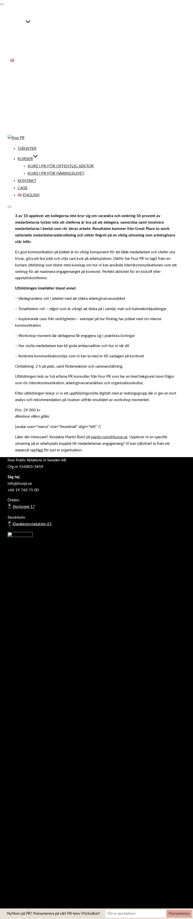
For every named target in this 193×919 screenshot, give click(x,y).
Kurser (17, 24)
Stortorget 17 (24, 507)
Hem (14, 82)
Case (15, 53)
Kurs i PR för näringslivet (48, 39)
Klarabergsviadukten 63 (32, 524)
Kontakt (19, 46)
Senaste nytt (20, 108)
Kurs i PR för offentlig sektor (53, 31)
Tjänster (19, 14)
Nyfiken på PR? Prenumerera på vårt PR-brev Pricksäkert (53, 913)
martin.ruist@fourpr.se (109, 437)
